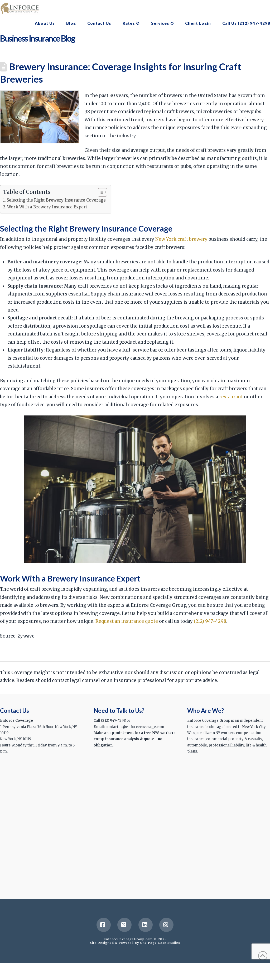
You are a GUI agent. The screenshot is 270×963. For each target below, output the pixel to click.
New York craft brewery (181, 239)
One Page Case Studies (160, 943)
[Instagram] (166, 925)
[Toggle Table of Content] (100, 192)
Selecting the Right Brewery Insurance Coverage (56, 200)
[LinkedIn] (145, 925)
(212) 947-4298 (210, 621)
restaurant (231, 397)
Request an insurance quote (126, 621)
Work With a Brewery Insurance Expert (47, 206)
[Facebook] (104, 925)
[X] (124, 925)
